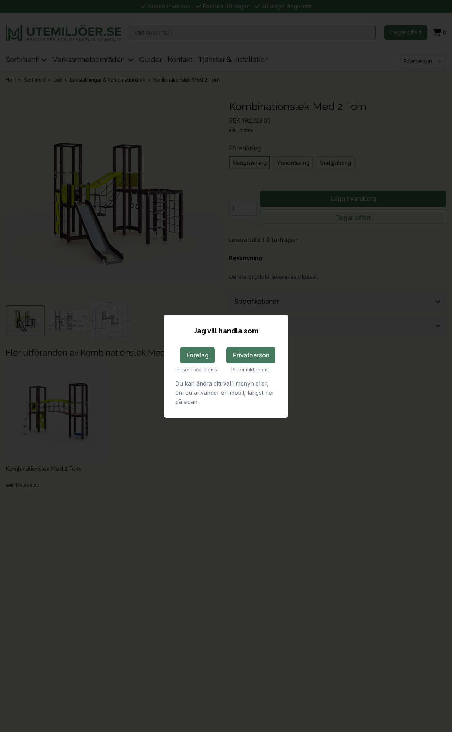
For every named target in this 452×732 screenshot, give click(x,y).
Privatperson (250, 355)
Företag (197, 355)
